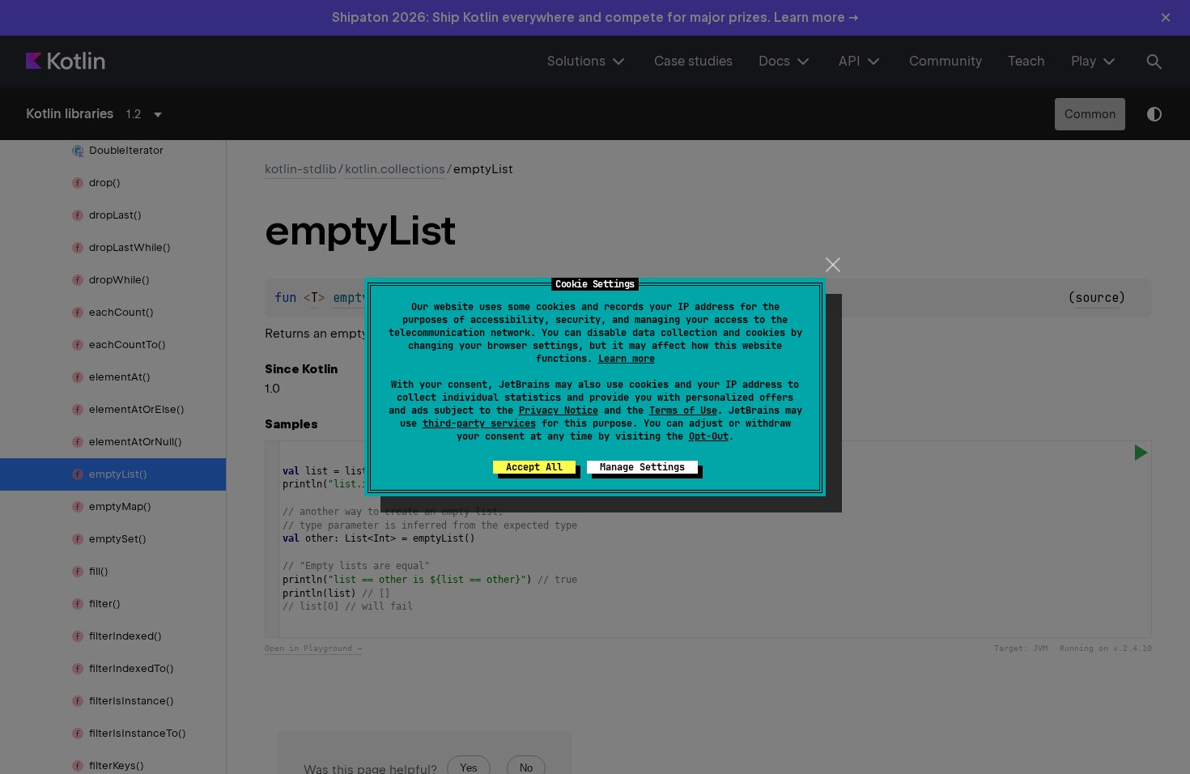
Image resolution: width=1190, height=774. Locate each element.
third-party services (479, 423)
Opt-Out (709, 436)
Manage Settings (642, 467)
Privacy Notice (558, 410)
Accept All (534, 467)
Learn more (626, 358)
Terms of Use (683, 410)
